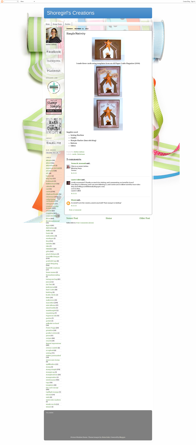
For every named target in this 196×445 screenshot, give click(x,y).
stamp (48, 367)
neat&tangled (51, 310)
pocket (48, 321)
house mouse (51, 272)
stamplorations (52, 375)
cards (74, 154)
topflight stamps (52, 392)
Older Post (144, 218)
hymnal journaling (53, 275)
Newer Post (72, 218)
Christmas (81, 154)
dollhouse (49, 231)
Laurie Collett (76, 180)
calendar (49, 186)
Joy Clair (49, 284)
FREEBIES (49, 249)
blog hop (49, 178)
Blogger (122, 437)
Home (48, 24)
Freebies (67, 24)
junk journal (50, 287)
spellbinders (50, 364)
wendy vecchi (51, 404)
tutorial (49, 395)
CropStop (49, 213)
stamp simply (51, 369)
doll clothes (50, 228)
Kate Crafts (50, 290)
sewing (48, 353)
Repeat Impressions (53, 343)
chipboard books (52, 194)
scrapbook (50, 350)
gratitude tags (51, 261)
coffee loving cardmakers (51, 200)
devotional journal (52, 221)
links (48, 297)
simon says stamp (53, 360)
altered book (50, 165)
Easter (48, 233)
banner (48, 176)
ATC (47, 173)
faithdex (49, 244)
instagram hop (51, 279)
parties (48, 318)
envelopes (49, 238)
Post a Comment (75, 210)
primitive (49, 330)
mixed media (51, 308)
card (47, 189)
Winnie (73, 200)
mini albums (50, 305)
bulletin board (51, 184)
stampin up (50, 372)
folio (47, 246)
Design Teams (57, 24)
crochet (49, 211)
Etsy (47, 241)
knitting (49, 292)
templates (49, 385)
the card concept (52, 388)
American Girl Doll (53, 168)
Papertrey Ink (51, 316)
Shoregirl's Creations (70, 13)
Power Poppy (51, 328)
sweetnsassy (50, 380)
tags (47, 382)
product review (51, 333)
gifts (48, 251)
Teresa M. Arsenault (78, 163)
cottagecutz (50, 204)
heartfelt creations (53, 268)
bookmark (50, 181)
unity (48, 397)
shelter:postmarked (53, 356)
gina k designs (51, 254)
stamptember (51, 377)
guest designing (52, 264)
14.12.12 (74, 173)
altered (48, 163)
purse (48, 336)
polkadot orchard (52, 323)
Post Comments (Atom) (85, 223)
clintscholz (106, 437)
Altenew (49, 160)
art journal (50, 171)
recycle (48, 341)
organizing (50, 313)
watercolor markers (53, 400)
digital (48, 225)
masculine (50, 303)
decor (48, 218)
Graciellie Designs (52, 257)
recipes (48, 338)
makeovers (50, 300)
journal (48, 282)
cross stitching (51, 216)
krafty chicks (51, 295)
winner (48, 407)
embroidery (50, 236)
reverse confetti (52, 348)
